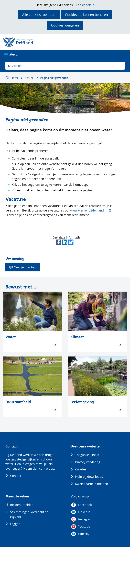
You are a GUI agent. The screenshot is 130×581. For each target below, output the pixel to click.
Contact (15, 476)
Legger (15, 524)
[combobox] (65, 66)
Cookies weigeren (65, 25)
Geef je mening (25, 267)
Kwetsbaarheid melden (91, 484)
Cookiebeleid (85, 5)
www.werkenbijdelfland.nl (90, 210)
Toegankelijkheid (87, 455)
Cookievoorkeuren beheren (86, 14)
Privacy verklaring (87, 462)
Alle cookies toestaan (38, 14)
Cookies (80, 469)
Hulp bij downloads (89, 476)
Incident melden (21, 505)
